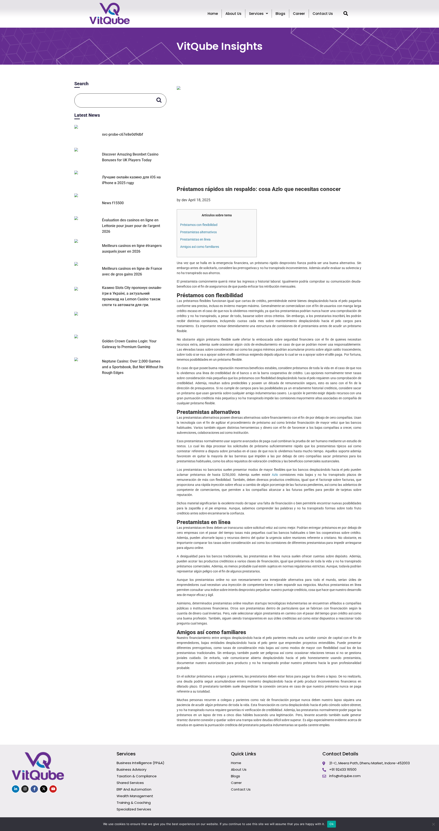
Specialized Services (134, 809)
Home (213, 13)
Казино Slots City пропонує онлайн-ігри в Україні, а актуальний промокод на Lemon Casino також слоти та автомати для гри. (132, 296)
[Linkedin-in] (15, 789)
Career (299, 13)
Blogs (280, 13)
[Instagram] (25, 789)
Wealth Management (135, 796)
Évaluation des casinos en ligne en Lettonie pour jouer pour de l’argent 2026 (131, 226)
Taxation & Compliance (137, 776)
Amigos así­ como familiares (199, 247)
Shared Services (130, 782)
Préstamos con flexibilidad (198, 225)
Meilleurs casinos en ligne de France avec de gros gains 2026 (132, 271)
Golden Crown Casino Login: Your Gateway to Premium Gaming (129, 344)
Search (81, 83)
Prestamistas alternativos (198, 232)
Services (256, 13)
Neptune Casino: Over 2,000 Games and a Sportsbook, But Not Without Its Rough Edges (132, 367)
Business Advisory (131, 769)
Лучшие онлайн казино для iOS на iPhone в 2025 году (131, 180)
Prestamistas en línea (195, 239)
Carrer (236, 782)
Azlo (275, 474)
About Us (233, 13)
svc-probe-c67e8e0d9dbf (122, 134)
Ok (331, 824)
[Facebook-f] (34, 789)
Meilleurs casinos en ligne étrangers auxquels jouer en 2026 (132, 248)
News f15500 (113, 203)
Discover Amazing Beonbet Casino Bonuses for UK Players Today (130, 157)
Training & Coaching (134, 802)
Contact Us (323, 13)
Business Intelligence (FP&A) (140, 762)
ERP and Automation (134, 789)
